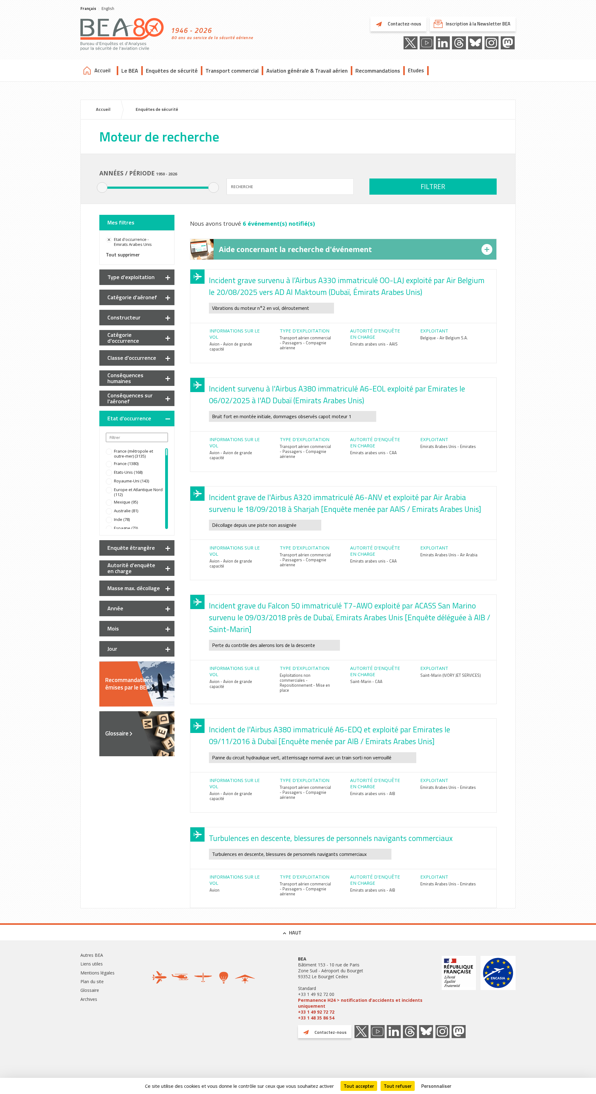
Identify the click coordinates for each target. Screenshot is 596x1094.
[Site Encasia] (498, 988)
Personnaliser (436, 1086)
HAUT (295, 932)
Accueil (102, 70)
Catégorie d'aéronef (132, 297)
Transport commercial (232, 70)
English (108, 8)
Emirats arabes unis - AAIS (374, 344)
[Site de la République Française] (459, 988)
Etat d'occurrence (129, 418)
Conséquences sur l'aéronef (130, 398)
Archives (88, 999)
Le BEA (129, 70)
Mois (113, 628)
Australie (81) (126, 510)
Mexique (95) (126, 502)
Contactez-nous (404, 23)
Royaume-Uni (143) (131, 480)
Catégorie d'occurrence (123, 338)
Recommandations (377, 70)
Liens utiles (91, 964)
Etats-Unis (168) (128, 472)
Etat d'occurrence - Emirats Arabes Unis (133, 242)
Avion (214, 890)
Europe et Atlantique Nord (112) (138, 492)
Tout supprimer (123, 254)
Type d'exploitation (131, 277)
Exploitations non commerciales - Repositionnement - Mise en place (305, 682)
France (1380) (126, 463)
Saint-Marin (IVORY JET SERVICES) (450, 675)
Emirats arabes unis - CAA (373, 453)
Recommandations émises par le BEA (129, 683)
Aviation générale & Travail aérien (307, 70)
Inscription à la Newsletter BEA (478, 23)
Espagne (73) (126, 528)
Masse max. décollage (133, 588)
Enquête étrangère (131, 548)
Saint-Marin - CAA (366, 681)
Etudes (416, 70)
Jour (112, 648)
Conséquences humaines (125, 378)
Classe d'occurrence (131, 358)
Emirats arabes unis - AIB (372, 793)
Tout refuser (398, 1086)
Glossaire (117, 733)
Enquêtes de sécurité (172, 70)
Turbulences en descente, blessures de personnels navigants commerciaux (331, 838)
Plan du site (92, 981)
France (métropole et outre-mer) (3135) (133, 454)
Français (88, 8)
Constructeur (124, 317)
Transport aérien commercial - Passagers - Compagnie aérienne (305, 343)
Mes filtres (120, 222)
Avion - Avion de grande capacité (231, 346)
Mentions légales (97, 973)
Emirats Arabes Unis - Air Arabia (448, 555)
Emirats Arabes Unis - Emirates (448, 446)
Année (115, 608)
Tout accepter (359, 1086)
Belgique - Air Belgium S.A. (444, 338)
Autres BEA (91, 955)
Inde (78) (122, 519)
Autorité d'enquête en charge (131, 568)
